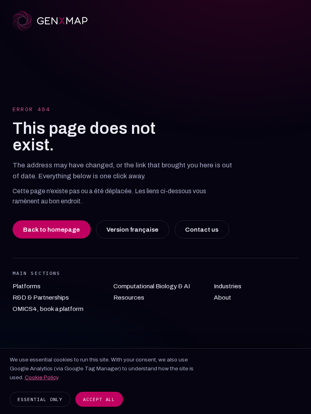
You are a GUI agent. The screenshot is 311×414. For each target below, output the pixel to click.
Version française (132, 229)
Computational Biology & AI (151, 286)
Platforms (26, 286)
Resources (128, 297)
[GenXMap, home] (156, 21)
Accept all (99, 399)
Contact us (201, 229)
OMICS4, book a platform (48, 308)
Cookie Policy (41, 377)
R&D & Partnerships (41, 297)
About (222, 297)
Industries (227, 286)
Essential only (39, 399)
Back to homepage (51, 229)
